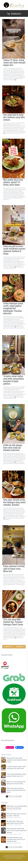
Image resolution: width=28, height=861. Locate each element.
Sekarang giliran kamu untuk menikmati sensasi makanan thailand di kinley (14, 249)
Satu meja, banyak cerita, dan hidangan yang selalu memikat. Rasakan (14, 502)
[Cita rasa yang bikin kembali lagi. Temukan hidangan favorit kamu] (13, 604)
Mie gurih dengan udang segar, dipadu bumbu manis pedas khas (15, 822)
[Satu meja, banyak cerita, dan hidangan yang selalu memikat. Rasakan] (13, 484)
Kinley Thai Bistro (20, 855)
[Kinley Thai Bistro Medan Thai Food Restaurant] (14, 5)
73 (16, 796)
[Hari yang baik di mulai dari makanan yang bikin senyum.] (13, 99)
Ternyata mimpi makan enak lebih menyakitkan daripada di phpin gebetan (13, 379)
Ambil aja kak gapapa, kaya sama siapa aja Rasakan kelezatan (12, 447)
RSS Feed (15, 858)
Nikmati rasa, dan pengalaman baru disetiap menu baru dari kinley (16, 782)
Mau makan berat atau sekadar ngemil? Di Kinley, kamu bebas (13, 182)
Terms (11, 858)
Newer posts (20, 646)
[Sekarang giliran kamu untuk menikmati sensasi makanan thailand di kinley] (13, 224)
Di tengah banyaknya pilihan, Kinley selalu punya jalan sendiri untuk (16, 767)
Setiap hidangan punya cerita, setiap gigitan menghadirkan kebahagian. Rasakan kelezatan (13, 308)
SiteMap (20, 858)
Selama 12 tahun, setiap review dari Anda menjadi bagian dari (14, 62)
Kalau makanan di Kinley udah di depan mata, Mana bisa (14, 568)
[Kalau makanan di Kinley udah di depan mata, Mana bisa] (13, 544)
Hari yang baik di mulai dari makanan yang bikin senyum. (14, 117)
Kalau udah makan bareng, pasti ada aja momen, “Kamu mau (16, 814)
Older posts (7, 646)
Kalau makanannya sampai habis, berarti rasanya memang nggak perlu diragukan (16, 830)
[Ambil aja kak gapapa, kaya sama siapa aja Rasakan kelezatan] (13, 423)
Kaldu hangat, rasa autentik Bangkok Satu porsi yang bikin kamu (16, 807)
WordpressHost (12, 856)
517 (16, 847)
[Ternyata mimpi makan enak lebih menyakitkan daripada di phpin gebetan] (13, 354)
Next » (19, 796)
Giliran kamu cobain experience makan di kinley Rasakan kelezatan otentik (16, 790)
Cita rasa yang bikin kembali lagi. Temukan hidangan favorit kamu (13, 622)
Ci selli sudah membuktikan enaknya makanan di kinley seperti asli (16, 775)
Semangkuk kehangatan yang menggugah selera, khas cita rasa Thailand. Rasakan (15, 839)
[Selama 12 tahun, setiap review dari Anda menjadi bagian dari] (13, 38)
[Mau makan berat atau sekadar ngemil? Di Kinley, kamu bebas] (13, 158)
